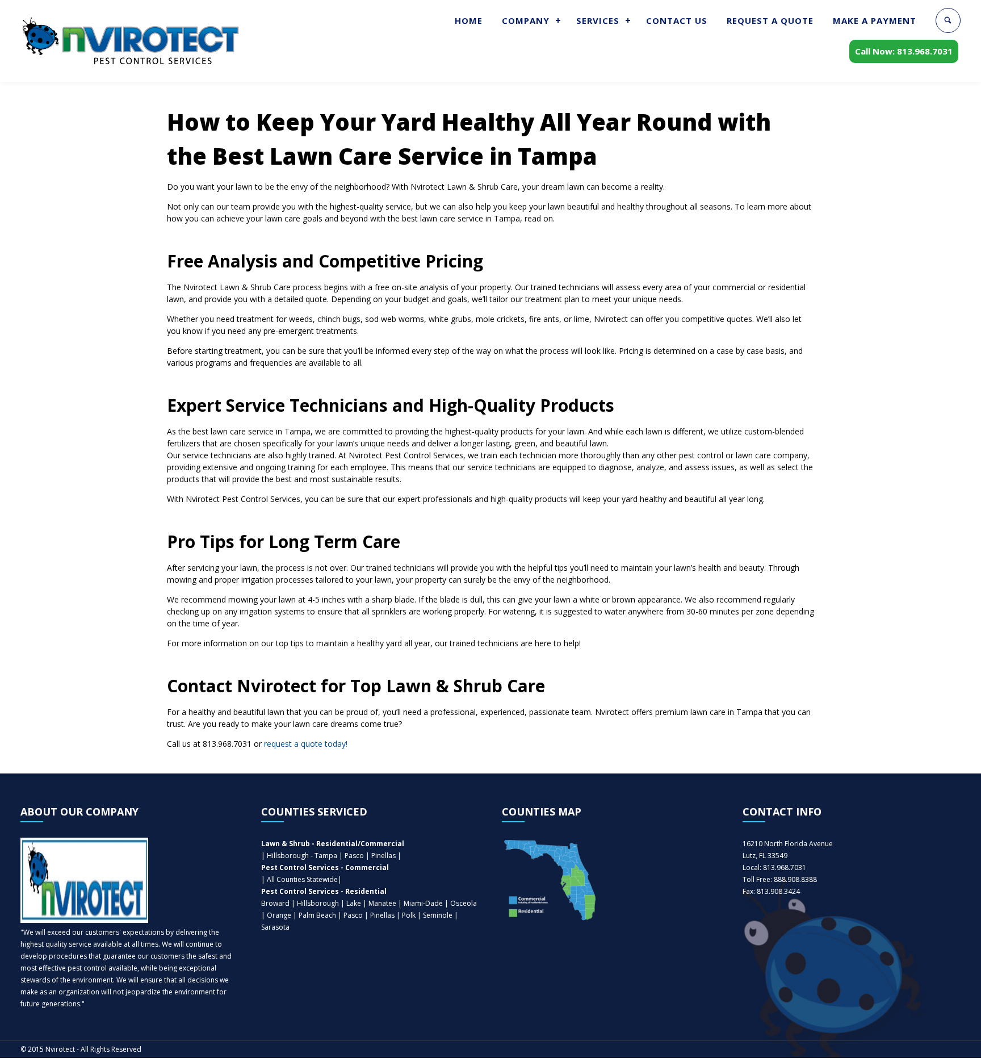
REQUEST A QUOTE (770, 20)
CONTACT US (676, 20)
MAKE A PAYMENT (874, 20)
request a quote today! (305, 743)
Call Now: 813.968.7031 (904, 51)
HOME (469, 20)
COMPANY (526, 20)
